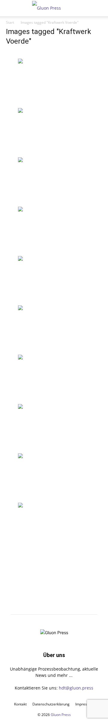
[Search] (99, 8)
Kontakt (20, 704)
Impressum (84, 704)
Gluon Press (61, 714)
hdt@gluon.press (76, 688)
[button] (10, 8)
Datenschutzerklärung (51, 704)
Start (10, 22)
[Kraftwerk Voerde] (54, 83)
